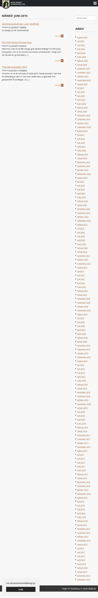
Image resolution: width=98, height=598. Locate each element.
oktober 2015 (82, 536)
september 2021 (84, 263)
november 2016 (83, 486)
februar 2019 (82, 384)
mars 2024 (81, 150)
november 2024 (83, 119)
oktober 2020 (82, 306)
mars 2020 (81, 334)
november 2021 (83, 256)
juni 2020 (81, 322)
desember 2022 (83, 209)
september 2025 (84, 80)
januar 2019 (82, 388)
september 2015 (84, 540)
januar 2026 (82, 64)
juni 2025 (81, 92)
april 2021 (81, 283)
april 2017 (81, 466)
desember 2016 (83, 482)
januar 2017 (82, 478)
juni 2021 (81, 275)
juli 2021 (80, 271)
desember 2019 (83, 345)
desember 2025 (83, 68)
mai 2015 (81, 556)
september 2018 (84, 404)
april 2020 (81, 330)
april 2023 (81, 193)
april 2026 (81, 53)
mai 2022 (81, 236)
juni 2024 (81, 138)
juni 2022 (81, 232)
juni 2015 (81, 552)
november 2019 (83, 349)
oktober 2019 (82, 353)
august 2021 (82, 267)
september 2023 (84, 174)
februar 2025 (82, 107)
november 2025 (83, 72)
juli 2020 (80, 318)
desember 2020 (83, 298)
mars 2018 (81, 423)
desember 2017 (83, 435)
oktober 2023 (82, 170)
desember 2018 (83, 392)
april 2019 (81, 376)
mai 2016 (81, 509)
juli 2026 (80, 41)
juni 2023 (81, 185)
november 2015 (83, 533)
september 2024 (84, 127)
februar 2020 (82, 337)
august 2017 (82, 450)
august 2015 (82, 544)
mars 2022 (81, 244)
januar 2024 (82, 158)
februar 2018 (82, 427)
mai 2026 (81, 49)
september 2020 (84, 310)
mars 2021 (81, 287)
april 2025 (81, 99)
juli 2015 (80, 548)
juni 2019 (81, 369)
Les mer (58, 36)
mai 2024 (81, 142)
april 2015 (81, 560)
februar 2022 (82, 248)
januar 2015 (82, 572)
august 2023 (82, 177)
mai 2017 (81, 462)
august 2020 (82, 314)
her (34, 583)
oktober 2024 (82, 123)
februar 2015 (82, 568)
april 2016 (81, 513)
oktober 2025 (82, 76)
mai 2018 (81, 415)
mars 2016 (81, 517)
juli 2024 (80, 135)
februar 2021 (82, 291)
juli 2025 (80, 88)
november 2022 (83, 213)
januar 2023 (82, 205)
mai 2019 (81, 373)
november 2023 (83, 166)
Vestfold (23, 27)
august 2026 (82, 37)
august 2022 (82, 224)
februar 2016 (82, 521)
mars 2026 (81, 57)
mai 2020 (81, 326)
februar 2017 (82, 474)
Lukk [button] (21, 589)
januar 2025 (82, 111)
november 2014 (83, 579)
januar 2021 (82, 295)
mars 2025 (81, 103)
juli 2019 (80, 365)
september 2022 (84, 220)
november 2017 (83, 439)
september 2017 (84, 447)
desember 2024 (83, 115)
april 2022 (81, 240)
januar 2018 (82, 431)
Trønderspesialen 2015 (14, 67)
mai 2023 (81, 189)
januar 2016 (82, 525)
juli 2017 (80, 454)
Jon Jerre (23, 46)
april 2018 (81, 419)
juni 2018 (81, 412)
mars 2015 (81, 564)
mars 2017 (81, 470)
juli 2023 (80, 181)
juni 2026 (81, 45)
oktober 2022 (82, 217)
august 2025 (82, 84)
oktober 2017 (82, 443)
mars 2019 (81, 380)
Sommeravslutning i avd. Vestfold (20, 23)
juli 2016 (80, 501)
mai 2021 (81, 279)
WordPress (75, 588)
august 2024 (82, 131)
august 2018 (82, 408)
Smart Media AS (89, 588)
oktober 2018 (82, 400)
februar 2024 (82, 154)
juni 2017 (81, 458)
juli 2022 (80, 228)
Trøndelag (23, 70)
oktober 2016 (82, 490)
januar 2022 (82, 252)
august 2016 (82, 497)
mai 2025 (81, 96)
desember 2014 (83, 575)
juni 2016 (81, 505)
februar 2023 (82, 201)
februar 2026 (82, 60)
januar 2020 (82, 341)
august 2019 (82, 361)
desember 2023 (83, 162)
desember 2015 (83, 529)
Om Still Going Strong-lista (17, 42)
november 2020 (83, 302)
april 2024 (81, 146)
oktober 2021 (82, 259)
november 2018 (83, 396)
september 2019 (84, 357)
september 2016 (84, 493)
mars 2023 (81, 197)
